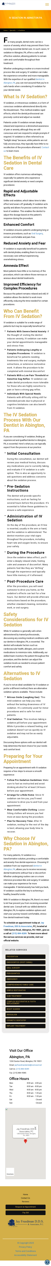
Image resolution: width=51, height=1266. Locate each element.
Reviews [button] (25, 1201)
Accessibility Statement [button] (25, 1255)
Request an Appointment (25, 1207)
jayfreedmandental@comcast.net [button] (28, 1065)
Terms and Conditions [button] (25, 1251)
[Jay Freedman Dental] (8, 3)
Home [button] (5, 30)
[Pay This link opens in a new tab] (29, 4)
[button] (33, 4)
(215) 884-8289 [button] (22, 1069)
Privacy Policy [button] (25, 1247)
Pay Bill (25, 1213)
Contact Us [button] (25, 1198)
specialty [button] (13, 30)
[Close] (35, 1127)
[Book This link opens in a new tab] (38, 4)
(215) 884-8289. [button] (19, 933)
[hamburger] (48, 3)
